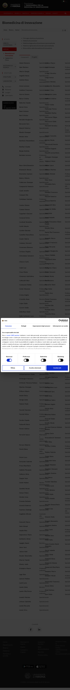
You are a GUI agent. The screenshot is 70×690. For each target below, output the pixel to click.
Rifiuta (13, 368)
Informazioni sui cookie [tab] (60, 326)
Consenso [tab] (8, 326)
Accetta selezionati (35, 368)
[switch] (26, 360)
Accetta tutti (57, 368)
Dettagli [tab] (23, 326)
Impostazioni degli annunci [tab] (41, 326)
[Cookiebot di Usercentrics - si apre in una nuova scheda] (60, 320)
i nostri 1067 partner (13, 335)
